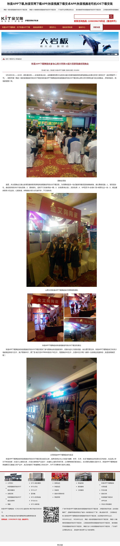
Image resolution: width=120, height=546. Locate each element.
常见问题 (104, 490)
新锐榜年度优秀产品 (80, 530)
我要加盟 (96, 27)
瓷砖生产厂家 (93, 512)
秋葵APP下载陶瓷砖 (59, 290)
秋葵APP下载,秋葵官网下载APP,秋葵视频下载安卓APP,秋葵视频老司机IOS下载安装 (60, 3)
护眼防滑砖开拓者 (31, 20)
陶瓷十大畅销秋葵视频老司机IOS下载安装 (43, 10)
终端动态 (19, 59)
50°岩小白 (34, 501)
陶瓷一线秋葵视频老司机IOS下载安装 (15, 10)
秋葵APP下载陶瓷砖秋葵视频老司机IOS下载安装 (23, 349)
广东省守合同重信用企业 (66, 10)
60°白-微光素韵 (36, 483)
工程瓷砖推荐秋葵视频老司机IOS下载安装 (97, 523)
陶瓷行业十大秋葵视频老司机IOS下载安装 (97, 526)
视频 (9, 504)
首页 (7, 59)
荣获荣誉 (57, 497)
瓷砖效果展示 (38, 27)
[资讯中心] (60, 480)
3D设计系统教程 (106, 504)
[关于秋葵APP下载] (13, 480)
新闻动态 (57, 483)
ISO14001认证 (67, 519)
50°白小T (34, 490)
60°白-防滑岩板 (36, 497)
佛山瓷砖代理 (103, 512)
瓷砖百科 (104, 493)
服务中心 (82, 27)
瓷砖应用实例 (67, 27)
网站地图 (60, 545)
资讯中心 (52, 27)
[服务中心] (106, 480)
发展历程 (10, 493)
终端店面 (81, 483)
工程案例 (81, 490)
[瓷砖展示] (36, 480)
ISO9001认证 (107, 516)
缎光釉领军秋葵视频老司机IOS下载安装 (88, 10)
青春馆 (56, 490)
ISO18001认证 (78, 519)
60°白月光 (34, 486)
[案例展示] (83, 480)
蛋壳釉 (33, 493)
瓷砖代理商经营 (59, 493)
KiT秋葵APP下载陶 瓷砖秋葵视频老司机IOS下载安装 (81, 509)
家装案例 (81, 486)
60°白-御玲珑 (35, 504)
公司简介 (10, 483)
